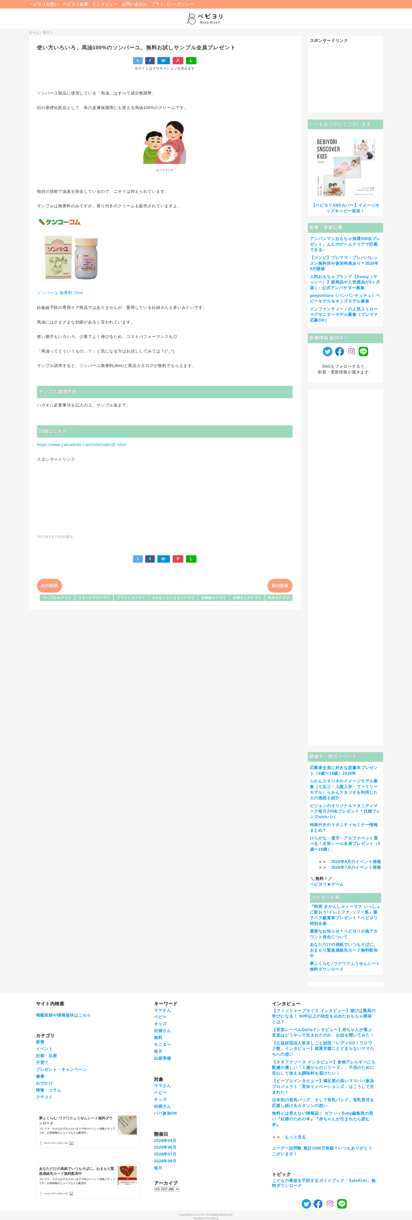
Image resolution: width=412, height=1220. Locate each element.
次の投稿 (49, 585)
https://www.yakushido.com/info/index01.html (81, 444)
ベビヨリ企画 (75, 4)
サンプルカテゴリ (57, 598)
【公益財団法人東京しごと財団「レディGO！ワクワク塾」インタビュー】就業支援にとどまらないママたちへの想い (323, 1049)
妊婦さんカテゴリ (247, 598)
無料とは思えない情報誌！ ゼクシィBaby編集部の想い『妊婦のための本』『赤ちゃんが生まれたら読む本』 (322, 1119)
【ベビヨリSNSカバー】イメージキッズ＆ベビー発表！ (345, 208)
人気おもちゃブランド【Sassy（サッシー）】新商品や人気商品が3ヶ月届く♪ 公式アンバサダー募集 (345, 282)
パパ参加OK (165, 1113)
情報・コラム (49, 1090)
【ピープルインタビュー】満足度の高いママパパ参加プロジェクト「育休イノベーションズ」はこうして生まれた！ (323, 1087)
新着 (40, 1042)
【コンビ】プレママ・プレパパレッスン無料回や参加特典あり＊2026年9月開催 (344, 263)
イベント (44, 1048)
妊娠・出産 (46, 1055)
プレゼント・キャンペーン (61, 1069)
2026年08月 (165, 1161)
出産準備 (162, 1058)
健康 (40, 1076)
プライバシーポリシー (172, 4)
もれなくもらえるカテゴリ (173, 598)
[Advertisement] (165, 495)
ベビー (160, 1017)
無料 (158, 1037)
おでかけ (44, 1083)
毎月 (158, 1051)
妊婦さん (162, 1030)
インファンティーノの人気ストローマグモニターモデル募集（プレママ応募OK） (344, 315)
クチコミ (44, 1097)
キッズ (160, 1024)
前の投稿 (280, 585)
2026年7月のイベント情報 (356, 867)
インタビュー (105, 4)
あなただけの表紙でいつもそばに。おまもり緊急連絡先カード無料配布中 (344, 950)
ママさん (162, 1010)
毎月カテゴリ (278, 598)
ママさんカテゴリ (131, 598)
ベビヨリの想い (44, 4)
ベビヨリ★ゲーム (327, 884)
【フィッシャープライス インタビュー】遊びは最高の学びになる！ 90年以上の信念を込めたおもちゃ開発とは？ (324, 1016)
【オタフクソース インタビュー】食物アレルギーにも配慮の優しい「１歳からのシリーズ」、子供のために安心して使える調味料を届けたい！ (324, 1068)
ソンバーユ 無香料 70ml (60, 293)
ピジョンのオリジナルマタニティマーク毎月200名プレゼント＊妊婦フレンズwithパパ (345, 811)
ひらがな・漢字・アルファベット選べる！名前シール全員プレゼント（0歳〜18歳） (345, 844)
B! (163, 60)
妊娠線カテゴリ (213, 598)
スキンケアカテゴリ (94, 598)
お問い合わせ (134, 4)
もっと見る (295, 1137)
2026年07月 (165, 1154)
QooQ (214, 1218)
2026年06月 (165, 1147)
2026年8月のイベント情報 (356, 861)
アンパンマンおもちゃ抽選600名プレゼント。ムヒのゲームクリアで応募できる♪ (345, 244)
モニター (162, 1044)
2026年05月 (165, 1140)
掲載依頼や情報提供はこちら (63, 1015)
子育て (42, 1062)
